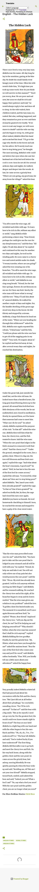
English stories (8, 840)
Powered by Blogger (20, 879)
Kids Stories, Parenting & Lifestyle (19, 12)
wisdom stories (8, 843)
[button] (3, 19)
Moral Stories (21, 840)
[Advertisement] (19, 816)
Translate (22, 10)
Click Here (30, 794)
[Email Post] (3, 838)
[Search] (36, 6)
